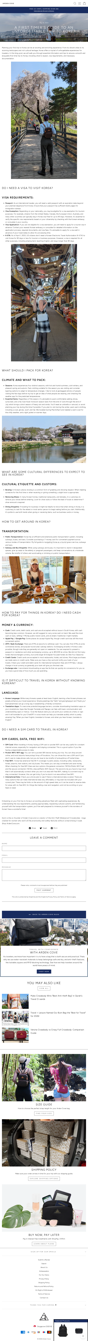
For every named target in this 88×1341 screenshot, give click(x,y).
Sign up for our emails (43, 1252)
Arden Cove (28, 818)
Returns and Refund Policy (44, 1286)
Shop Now (44, 971)
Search (43, 1263)
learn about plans (44, 1244)
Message (6, 867)
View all (44, 988)
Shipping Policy (44, 1282)
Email (5, 855)
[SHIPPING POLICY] (44, 1143)
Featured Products (62, 1321)
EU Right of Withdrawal (44, 1290)
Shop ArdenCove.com (10, 823)
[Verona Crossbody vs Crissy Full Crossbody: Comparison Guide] (15, 1035)
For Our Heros (44, 1275)
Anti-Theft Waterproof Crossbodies (65, 818)
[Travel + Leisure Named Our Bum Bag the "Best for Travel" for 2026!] (15, 1018)
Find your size (44, 1113)
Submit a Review (44, 1260)
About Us (44, 1267)
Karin (4, 818)
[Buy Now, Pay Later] (44, 1208)
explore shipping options (44, 1178)
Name (4, 843)
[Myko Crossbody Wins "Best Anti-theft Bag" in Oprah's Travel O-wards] (15, 1001)
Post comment (44, 890)
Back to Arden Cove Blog (45, 914)
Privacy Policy (52, 897)
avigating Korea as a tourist (55, 542)
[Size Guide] (44, 1077)
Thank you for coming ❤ (43, 1305)
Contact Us (44, 1298)
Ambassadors (44, 1271)
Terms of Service (66, 897)
